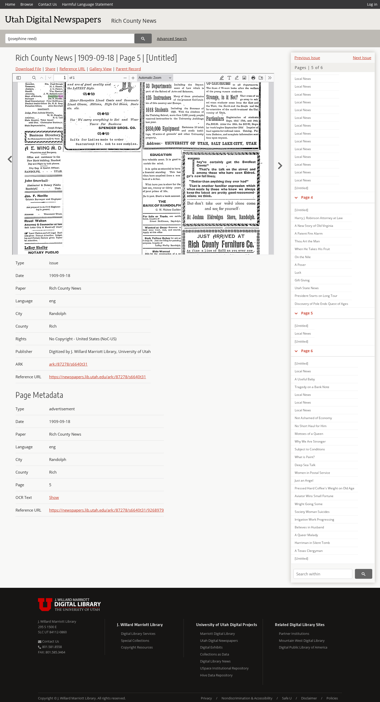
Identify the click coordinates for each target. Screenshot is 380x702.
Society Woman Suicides (312, 512)
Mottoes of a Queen (309, 433)
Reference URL (72, 68)
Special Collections (135, 640)
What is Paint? (305, 457)
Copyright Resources (137, 647)
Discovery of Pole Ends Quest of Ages (321, 304)
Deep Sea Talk (305, 465)
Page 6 (307, 350)
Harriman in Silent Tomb (312, 543)
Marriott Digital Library (217, 633)
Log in (372, 4)
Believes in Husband (309, 527)
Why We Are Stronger (310, 441)
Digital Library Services (138, 633)
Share (50, 68)
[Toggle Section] (296, 197)
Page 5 (307, 313)
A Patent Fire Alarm (309, 233)
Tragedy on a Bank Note (312, 387)
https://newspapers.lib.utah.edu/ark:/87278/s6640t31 (97, 376)
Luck (298, 272)
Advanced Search (172, 38)
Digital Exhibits (211, 647)
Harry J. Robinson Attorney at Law (319, 218)
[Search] (143, 38)
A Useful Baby (305, 379)
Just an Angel (304, 480)
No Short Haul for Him (310, 426)
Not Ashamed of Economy (313, 418)
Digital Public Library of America (303, 647)
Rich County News (133, 20)
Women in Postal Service (312, 472)
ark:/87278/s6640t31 (68, 364)
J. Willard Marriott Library (57, 621)
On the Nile (303, 257)
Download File (28, 68)
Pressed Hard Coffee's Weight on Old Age (324, 488)
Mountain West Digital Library (302, 640)
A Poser (300, 265)
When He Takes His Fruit (312, 249)
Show (54, 497)
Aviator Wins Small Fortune (314, 496)
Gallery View (100, 68)
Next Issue (362, 57)
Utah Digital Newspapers (219, 640)
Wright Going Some (309, 504)
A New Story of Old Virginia (314, 225)
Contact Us (47, 4)
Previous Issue (307, 57)
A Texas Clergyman (309, 551)
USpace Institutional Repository (224, 668)
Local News (303, 78)
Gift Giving (302, 280)
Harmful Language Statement (87, 4)
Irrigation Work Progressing (314, 519)
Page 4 (307, 197)
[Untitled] (301, 188)
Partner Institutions (294, 633)
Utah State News (307, 288)
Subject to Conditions (310, 449)
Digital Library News (215, 661)
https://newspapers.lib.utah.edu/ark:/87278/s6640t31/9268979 (106, 510)
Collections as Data (214, 654)
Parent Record (128, 68)
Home (10, 4)
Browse (26, 4)
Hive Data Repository (216, 675)
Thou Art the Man (307, 241)
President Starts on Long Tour (316, 296)
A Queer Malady (306, 535)
